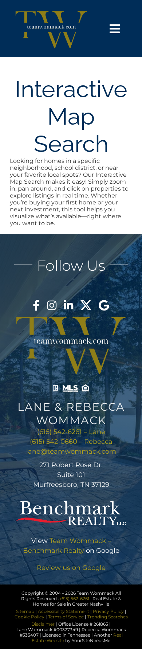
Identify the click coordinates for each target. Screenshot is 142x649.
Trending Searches (107, 616)
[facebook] (36, 305)
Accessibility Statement (63, 611)
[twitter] (85, 305)
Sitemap (25, 611)
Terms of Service (66, 616)
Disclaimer (43, 624)
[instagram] (51, 305)
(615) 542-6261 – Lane (71, 432)
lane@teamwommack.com (71, 451)
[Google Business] (104, 305)
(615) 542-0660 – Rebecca (71, 442)
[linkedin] (68, 305)
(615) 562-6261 (74, 598)
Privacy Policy (108, 611)
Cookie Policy (29, 616)
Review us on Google (71, 568)
